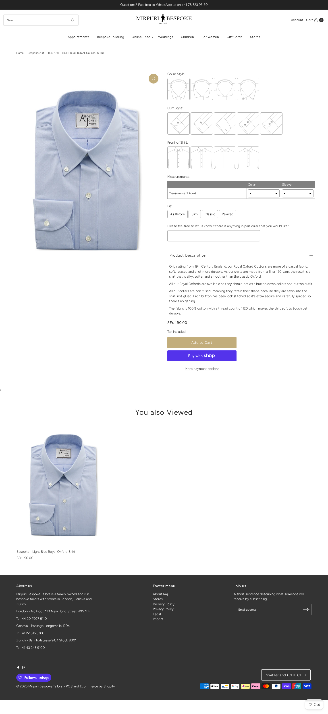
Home (20, 52)
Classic (210, 214)
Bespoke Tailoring (110, 37)
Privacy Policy (163, 609)
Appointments (78, 37)
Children (187, 37)
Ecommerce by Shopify (97, 686)
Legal (157, 614)
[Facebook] (18, 668)
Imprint (158, 619)
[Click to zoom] (153, 79)
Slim (194, 214)
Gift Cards (235, 37)
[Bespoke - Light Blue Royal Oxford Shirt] (63, 484)
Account (297, 20)
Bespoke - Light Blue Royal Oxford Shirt (46, 552)
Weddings (165, 37)
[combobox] (41, 20)
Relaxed (227, 214)
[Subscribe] (306, 609)
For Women (210, 37)
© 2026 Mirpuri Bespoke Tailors (39, 686)
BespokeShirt (36, 52)
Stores (255, 37)
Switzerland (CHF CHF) (286, 675)
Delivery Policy (163, 604)
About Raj (160, 594)
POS (69, 686)
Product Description (188, 255)
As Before (177, 214)
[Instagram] (23, 668)
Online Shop (141, 37)
